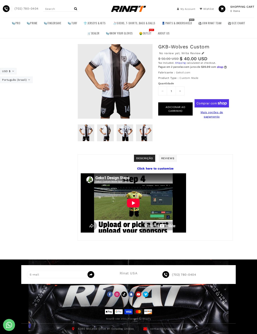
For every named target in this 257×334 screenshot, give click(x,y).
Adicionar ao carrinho (175, 109)
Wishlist (208, 8)
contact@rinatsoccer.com (168, 328)
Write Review (191, 53)
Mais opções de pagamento (212, 114)
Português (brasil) (14, 79)
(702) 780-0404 (184, 274)
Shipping (180, 63)
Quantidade (166, 83)
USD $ (6, 71)
